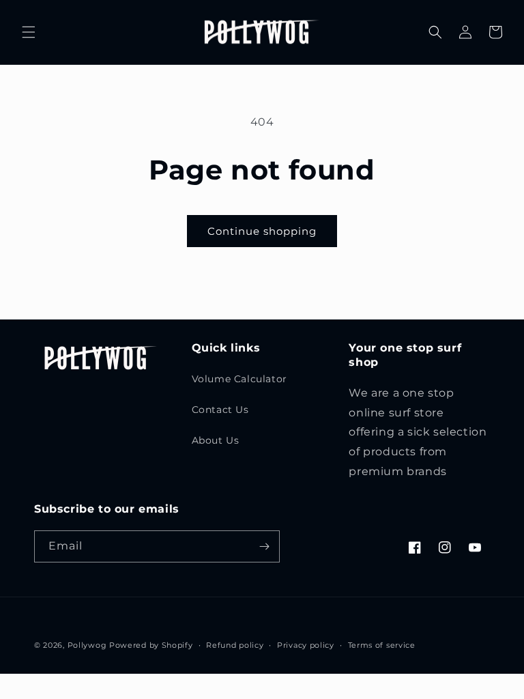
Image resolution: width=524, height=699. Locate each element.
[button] (29, 32)
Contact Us (220, 409)
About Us (215, 440)
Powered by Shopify (151, 645)
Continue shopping (262, 231)
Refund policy (234, 645)
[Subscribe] (264, 546)
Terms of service (382, 645)
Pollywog (87, 645)
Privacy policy (305, 645)
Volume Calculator (239, 379)
